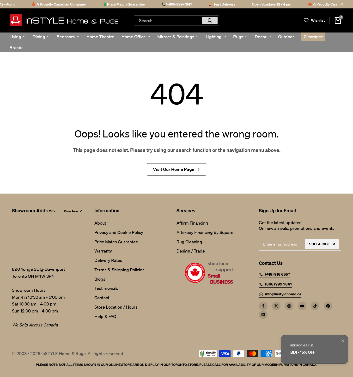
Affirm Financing (192, 223)
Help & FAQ (105, 316)
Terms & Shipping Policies (119, 269)
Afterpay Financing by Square (204, 232)
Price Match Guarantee (116, 241)
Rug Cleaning (189, 241)
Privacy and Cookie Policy (118, 232)
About (100, 223)
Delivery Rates (108, 260)
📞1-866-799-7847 (176, 4)
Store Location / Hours (116, 307)
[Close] (341, 4)
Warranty (103, 251)
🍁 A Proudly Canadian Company (58, 4)
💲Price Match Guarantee (124, 4)
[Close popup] (343, 341)
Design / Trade (190, 251)
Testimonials (106, 288)
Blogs (99, 279)
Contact (101, 297)
